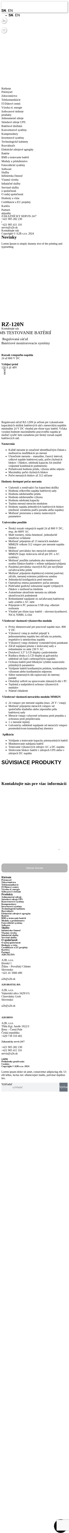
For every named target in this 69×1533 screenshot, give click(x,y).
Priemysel (6, 91)
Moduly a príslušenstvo (14, 161)
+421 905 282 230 (11, 218)
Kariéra (5, 205)
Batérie (5, 153)
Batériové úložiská (11, 126)
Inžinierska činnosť (12, 175)
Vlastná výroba (9, 179)
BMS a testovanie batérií (15, 157)
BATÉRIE (10, 775)
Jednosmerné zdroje (12, 118)
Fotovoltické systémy (13, 165)
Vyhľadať (6, 1084)
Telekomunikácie (11, 99)
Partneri (5, 209)
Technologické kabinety (14, 141)
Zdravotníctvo (9, 95)
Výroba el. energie (11, 107)
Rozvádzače (8, 145)
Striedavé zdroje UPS (13, 122)
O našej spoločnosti (12, 194)
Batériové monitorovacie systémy (25, 343)
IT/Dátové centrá (10, 103)
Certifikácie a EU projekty (16, 202)
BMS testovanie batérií (33, 316)
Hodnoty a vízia (10, 198)
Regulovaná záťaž (15, 339)
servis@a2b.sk (9, 227)
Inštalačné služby (11, 183)
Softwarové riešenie (12, 111)
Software (6, 169)
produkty (11, 316)
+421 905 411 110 (11, 224)
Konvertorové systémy (14, 129)
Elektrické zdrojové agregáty (17, 149)
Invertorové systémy (12, 137)
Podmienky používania (12, 1061)
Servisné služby (10, 187)
